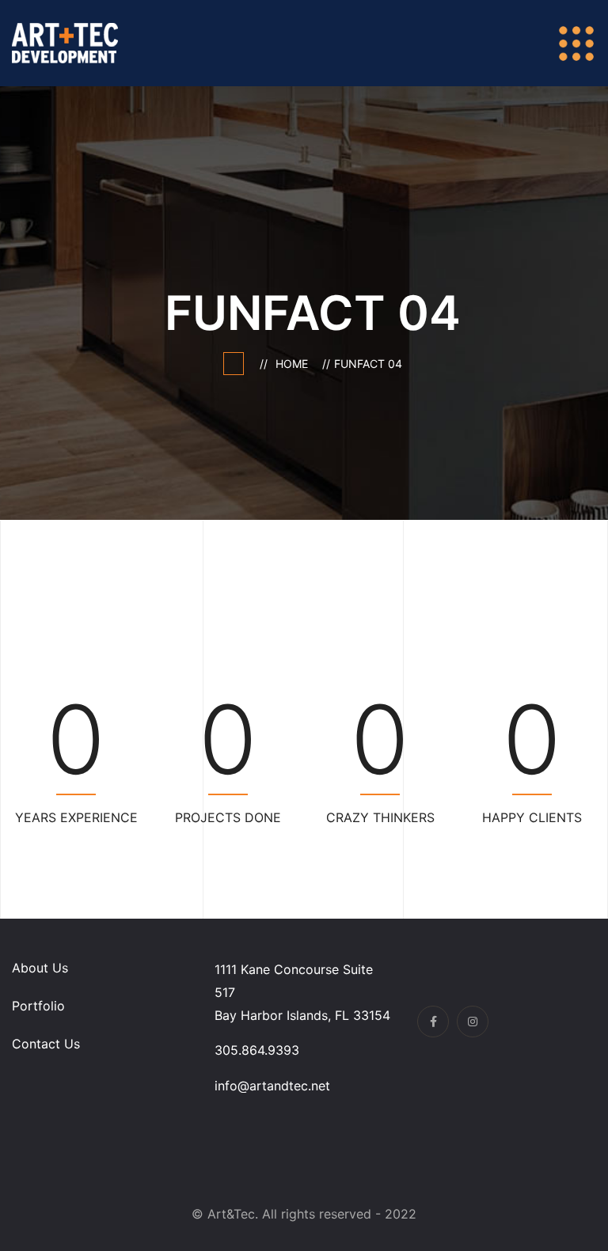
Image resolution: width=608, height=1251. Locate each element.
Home (295, 363)
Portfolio (38, 1006)
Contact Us (46, 1044)
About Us (40, 968)
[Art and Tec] (65, 42)
